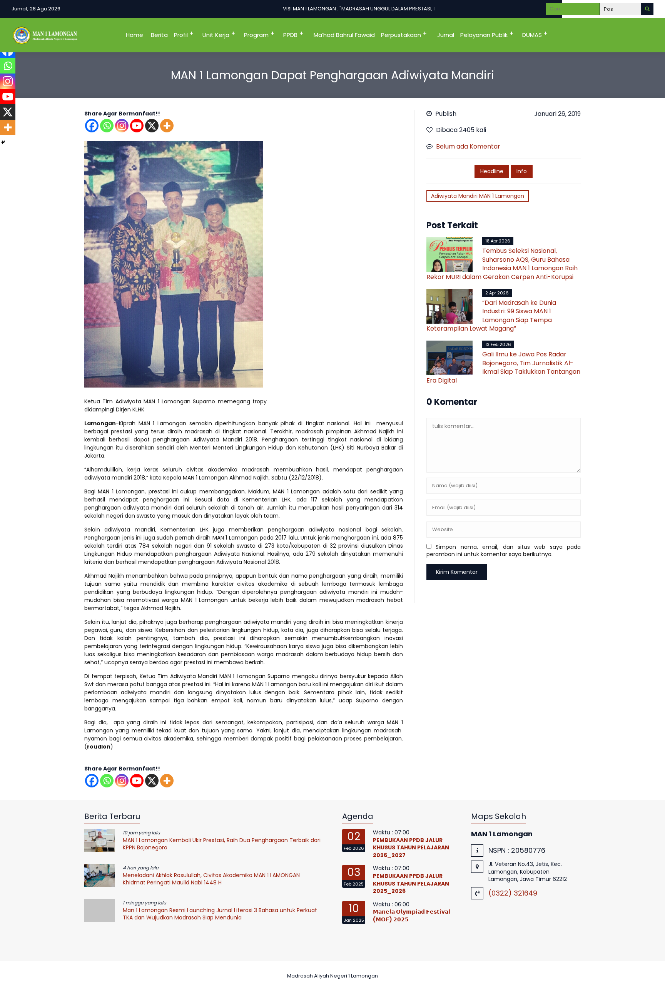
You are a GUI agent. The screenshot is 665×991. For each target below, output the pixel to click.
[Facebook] (92, 125)
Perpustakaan (401, 35)
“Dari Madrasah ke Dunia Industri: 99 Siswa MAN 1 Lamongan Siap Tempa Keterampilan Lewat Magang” (491, 315)
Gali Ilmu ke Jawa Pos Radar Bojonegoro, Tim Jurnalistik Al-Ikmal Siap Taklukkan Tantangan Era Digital (503, 367)
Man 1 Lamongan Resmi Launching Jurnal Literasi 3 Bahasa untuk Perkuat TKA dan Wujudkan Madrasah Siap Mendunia (220, 914)
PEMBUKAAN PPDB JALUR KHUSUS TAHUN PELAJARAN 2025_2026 (411, 883)
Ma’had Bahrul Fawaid (344, 35)
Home (134, 35)
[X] (152, 125)
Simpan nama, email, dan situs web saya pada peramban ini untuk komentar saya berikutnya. (503, 550)
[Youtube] (137, 125)
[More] (167, 125)
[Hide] (3, 142)
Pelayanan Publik (484, 35)
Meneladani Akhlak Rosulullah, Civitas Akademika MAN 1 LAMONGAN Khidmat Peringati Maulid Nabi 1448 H (211, 879)
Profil (181, 35)
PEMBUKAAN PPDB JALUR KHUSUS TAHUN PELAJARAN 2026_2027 (411, 847)
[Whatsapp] (107, 125)
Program (256, 35)
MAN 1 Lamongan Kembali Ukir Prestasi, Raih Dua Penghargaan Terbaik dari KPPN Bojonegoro (222, 844)
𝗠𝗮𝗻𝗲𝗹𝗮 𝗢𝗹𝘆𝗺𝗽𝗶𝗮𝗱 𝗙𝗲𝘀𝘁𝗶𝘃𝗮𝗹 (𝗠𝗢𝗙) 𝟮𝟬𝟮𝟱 (411, 915)
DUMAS (532, 35)
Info (521, 171)
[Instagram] (122, 125)
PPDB (290, 35)
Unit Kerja (215, 35)
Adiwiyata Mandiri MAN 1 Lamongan (477, 196)
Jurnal (445, 35)
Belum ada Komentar (468, 146)
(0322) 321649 (512, 893)
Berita (159, 35)
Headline (491, 171)
